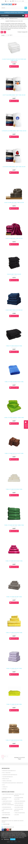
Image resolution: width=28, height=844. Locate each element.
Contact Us (4, 786)
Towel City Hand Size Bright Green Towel (14, 417)
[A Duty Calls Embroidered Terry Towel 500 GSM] (14, 83)
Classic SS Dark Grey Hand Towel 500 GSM (14, 202)
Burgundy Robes (6, 812)
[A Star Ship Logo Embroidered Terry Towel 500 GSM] (14, 119)
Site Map (4, 788)
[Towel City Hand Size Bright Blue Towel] (14, 370)
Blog (3, 784)
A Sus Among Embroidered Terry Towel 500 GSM (14, 166)
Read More (6, 839)
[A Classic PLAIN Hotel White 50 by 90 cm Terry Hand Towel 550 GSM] (14, 47)
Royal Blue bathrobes (20, 812)
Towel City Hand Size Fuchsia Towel (14, 560)
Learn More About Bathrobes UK (9, 774)
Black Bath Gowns (19, 807)
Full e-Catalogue (6, 772)
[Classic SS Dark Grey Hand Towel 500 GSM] (14, 191)
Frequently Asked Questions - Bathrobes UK (12, 782)
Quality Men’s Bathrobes (8, 794)
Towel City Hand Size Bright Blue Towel (14, 381)
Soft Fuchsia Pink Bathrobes (18, 810)
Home (2, 18)
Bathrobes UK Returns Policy (9, 770)
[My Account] (11, 1)
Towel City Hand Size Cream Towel (14, 489)
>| (2, 758)
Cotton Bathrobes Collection (18, 798)
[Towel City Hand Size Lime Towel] (14, 693)
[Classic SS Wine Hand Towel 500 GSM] (14, 227)
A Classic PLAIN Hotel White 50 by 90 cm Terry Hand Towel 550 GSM (14, 60)
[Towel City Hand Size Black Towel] (14, 334)
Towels (6, 18)
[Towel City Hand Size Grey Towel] (14, 585)
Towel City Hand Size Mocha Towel (14, 740)
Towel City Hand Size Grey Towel (14, 596)
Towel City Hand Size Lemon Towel (14, 632)
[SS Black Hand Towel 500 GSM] (14, 263)
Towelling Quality (19, 803)
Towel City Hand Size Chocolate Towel (14, 453)
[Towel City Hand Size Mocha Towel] (14, 728)
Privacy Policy (5, 778)
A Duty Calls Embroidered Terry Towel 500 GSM (14, 95)
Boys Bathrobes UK (6, 807)
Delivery (17, 814)
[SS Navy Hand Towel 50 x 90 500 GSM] (14, 298)
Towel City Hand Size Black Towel (14, 345)
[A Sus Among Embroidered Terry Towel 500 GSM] (14, 155)
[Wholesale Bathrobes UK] (9, 4)
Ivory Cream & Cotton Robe (7, 810)
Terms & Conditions (6, 780)
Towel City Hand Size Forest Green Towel (14, 525)
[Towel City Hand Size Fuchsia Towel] (14, 549)
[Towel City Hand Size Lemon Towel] (14, 621)
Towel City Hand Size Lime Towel (14, 704)
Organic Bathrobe (19, 805)
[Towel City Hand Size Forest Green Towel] (14, 513)
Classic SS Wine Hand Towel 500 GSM (14, 238)
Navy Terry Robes (6, 814)
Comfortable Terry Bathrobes (6, 798)
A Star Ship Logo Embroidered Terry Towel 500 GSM (14, 130)
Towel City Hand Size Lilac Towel (14, 668)
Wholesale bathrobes (20, 801)
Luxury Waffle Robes (7, 801)
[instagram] (10, 829)
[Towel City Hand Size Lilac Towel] (14, 657)
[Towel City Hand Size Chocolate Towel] (14, 442)
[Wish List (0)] (13, 1)
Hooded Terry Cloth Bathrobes (19, 795)
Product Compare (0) (22, 32)
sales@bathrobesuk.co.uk (8, 827)
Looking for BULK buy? (14, 12)
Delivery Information (7, 776)
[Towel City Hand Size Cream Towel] (14, 478)
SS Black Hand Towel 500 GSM (14, 274)
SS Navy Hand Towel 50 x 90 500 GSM (14, 310)
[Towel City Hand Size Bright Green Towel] (14, 406)
